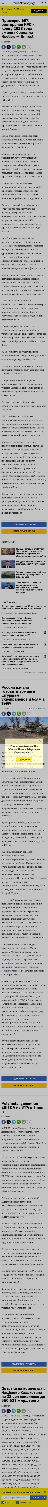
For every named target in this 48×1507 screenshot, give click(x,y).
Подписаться (24, 761)
